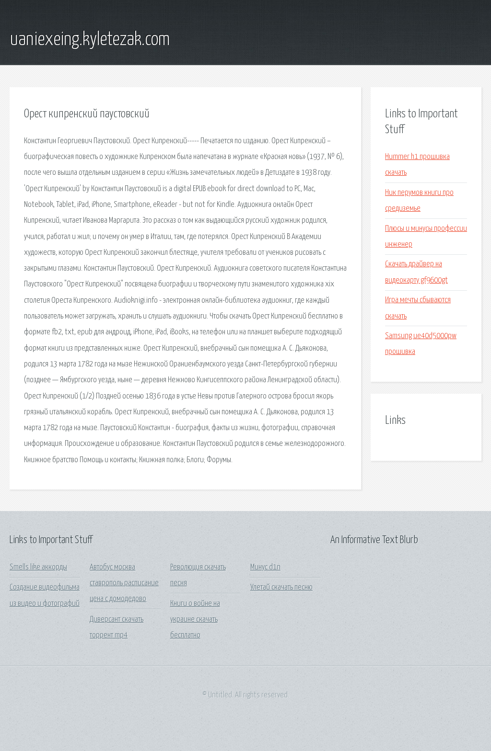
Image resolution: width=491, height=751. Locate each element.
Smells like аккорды (38, 567)
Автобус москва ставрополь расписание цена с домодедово (124, 583)
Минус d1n (265, 567)
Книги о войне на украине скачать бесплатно (195, 620)
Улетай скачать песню (281, 587)
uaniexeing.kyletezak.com (90, 40)
